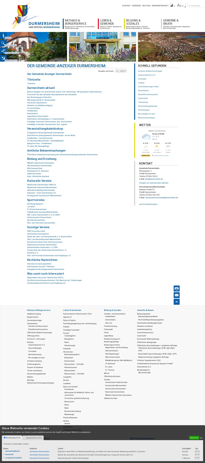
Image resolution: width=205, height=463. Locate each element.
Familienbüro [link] (110, 316)
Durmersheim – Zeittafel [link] (74, 364)
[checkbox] (4, 437)
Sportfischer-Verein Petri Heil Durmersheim (45, 242)
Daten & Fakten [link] (69, 320)
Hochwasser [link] (69, 389)
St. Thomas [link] (109, 370)
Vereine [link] (67, 423)
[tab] (12, 437)
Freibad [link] (66, 326)
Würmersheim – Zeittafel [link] (74, 373)
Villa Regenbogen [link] (112, 353)
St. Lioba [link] (108, 366)
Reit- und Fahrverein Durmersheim (41, 222)
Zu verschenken (33, 108)
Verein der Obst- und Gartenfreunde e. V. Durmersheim (49, 236)
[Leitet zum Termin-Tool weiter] (3, 58)
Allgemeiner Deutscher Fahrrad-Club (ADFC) (45, 277)
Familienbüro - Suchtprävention (40, 138)
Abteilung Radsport (35, 203)
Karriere (136, 5)
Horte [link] (106, 332)
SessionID (9, 454)
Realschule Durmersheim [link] (115, 391)
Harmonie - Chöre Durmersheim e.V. (41, 192)
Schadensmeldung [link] (34, 361)
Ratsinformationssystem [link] (38, 329)
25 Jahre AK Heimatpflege (38, 146)
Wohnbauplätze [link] (143, 370)
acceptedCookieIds (13, 457)
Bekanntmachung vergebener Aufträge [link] (153, 357)
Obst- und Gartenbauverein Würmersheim (44, 239)
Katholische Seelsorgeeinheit (39, 263)
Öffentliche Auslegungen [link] (147, 342)
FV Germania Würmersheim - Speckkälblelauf (45, 140)
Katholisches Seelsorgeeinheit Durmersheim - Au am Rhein (51, 135)
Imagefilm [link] (67, 377)
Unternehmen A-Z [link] (144, 366)
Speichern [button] (194, 437)
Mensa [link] (106, 373)
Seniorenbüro (32, 113)
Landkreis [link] (67, 383)
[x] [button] (201, 437)
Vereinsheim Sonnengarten (38, 233)
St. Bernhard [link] (110, 363)
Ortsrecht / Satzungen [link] (36, 339)
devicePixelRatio (12, 451)
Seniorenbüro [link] (110, 319)
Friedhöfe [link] (67, 348)
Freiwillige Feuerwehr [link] (71, 330)
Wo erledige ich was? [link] (36, 357)
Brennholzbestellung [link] (72, 411)
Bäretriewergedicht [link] (72, 354)
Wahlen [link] (30, 377)
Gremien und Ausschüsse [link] (38, 326)
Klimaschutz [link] (69, 401)
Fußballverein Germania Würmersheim (42, 212)
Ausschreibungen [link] (35, 348)
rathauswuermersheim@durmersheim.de (161, 197)
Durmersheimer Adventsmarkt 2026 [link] (77, 313)
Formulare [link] (32, 351)
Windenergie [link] (69, 414)
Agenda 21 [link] (67, 317)
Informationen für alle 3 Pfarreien (40, 266)
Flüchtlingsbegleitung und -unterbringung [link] (79, 323)
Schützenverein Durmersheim (39, 217)
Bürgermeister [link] (32, 317)
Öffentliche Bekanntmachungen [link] (39, 332)
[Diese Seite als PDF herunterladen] (177, 290)
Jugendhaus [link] (108, 335)
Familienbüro (32, 110)
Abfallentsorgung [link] (34, 313)
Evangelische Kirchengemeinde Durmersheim (45, 132)
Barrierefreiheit (160, 5)
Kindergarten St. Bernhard (38, 171)
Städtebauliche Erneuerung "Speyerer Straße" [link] (155, 363)
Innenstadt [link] (141, 335)
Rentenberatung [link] (34, 354)
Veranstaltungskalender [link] (36, 373)
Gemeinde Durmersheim (39, 451)
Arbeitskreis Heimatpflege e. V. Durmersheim (45, 119)
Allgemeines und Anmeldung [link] (116, 347)
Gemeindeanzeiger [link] (34, 320)
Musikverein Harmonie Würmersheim (42, 187)
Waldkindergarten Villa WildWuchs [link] (118, 360)
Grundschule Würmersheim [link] (115, 385)
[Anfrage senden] (177, 297)
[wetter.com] (145, 156)
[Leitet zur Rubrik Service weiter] (3, 50)
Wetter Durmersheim (157, 131)
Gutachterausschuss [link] (145, 332)
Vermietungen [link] (69, 345)
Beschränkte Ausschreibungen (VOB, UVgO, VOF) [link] (157, 353)
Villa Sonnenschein (34, 168)
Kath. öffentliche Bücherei (38, 176)
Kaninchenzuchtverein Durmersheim (42, 244)
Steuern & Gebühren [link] (35, 367)
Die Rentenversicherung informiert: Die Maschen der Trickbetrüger (54, 280)
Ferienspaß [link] (108, 329)
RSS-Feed (146, 5)
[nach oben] (177, 304)
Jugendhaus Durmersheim (37, 116)
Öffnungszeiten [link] (33, 335)
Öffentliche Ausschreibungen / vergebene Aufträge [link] (157, 345)
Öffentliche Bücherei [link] (112, 376)
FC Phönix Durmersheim (37, 209)
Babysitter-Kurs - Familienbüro (39, 143)
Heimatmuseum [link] (70, 367)
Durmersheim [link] (69, 361)
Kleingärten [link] (69, 339)
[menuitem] (172, 5)
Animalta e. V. (32, 252)
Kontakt (126, 5)
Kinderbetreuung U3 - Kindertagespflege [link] (112, 340)
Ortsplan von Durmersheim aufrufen (153, 183)
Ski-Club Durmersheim (36, 220)
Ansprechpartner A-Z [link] (36, 344)
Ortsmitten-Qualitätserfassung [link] (76, 398)
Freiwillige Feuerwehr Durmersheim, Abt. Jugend (47, 124)
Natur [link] (66, 342)
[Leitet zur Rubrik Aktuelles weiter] (3, 35)
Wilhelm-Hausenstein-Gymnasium (40, 162)
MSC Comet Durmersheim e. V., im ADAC (43, 214)
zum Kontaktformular (148, 204)
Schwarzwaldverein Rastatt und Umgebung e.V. (46, 283)
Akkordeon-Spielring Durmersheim (41, 190)
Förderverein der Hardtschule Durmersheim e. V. (47, 250)
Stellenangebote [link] (34, 364)
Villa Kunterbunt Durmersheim (39, 165)
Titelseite (31, 83)
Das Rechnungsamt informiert (39, 97)
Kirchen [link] (66, 380)
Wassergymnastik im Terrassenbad (41, 100)
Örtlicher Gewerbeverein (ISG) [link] (149, 360)
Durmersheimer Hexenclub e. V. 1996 (42, 247)
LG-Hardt (31, 206)
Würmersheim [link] (69, 370)
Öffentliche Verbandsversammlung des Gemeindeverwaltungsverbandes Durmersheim (62, 154)
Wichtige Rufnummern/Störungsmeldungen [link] (40, 381)
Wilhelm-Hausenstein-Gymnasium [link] (118, 395)
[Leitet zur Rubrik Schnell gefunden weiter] (3, 43)
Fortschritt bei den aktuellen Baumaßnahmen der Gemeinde (52, 94)
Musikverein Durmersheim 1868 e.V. (41, 184)
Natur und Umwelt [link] (70, 386)
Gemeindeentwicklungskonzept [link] (149, 323)
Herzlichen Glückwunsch (37, 102)
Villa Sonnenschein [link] (112, 357)
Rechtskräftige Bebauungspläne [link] (151, 319)
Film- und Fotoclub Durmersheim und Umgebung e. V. (49, 255)
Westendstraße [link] (144, 372)
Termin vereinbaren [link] (34, 370)
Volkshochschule (34, 173)
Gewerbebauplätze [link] (144, 329)
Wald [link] (66, 408)
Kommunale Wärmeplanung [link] (148, 339)
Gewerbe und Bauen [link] (145, 326)
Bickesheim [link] (68, 357)
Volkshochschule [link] (110, 398)
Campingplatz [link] (70, 335)
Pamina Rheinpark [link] (70, 417)
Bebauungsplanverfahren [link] (148, 316)
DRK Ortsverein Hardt (36, 231)
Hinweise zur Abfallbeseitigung (39, 105)
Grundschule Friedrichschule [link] (116, 382)
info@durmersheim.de (154, 179)
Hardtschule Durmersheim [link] (115, 388)
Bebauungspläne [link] (143, 313)
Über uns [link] (108, 323)
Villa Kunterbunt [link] (111, 350)
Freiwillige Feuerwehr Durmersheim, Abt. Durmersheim (49, 121)
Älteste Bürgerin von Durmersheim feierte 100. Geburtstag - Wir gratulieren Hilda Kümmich (64, 91)
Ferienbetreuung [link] (110, 326)
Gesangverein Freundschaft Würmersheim (44, 195)
